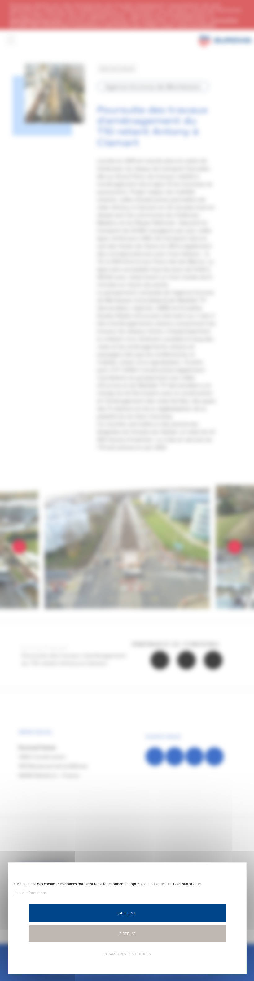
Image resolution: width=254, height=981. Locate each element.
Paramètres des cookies (127, 953)
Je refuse (127, 933)
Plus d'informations (30, 893)
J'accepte (127, 913)
